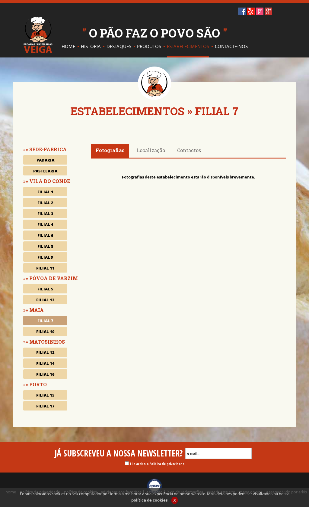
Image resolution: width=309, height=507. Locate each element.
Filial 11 (45, 268)
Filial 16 (45, 374)
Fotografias (110, 150)
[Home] (38, 35)
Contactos (189, 150)
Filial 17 (45, 406)
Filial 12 (45, 352)
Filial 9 (45, 257)
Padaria (45, 160)
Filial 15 (45, 395)
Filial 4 (45, 224)
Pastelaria (45, 171)
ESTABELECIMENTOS (127, 111)
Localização (151, 150)
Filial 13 (45, 300)
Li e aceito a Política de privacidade (157, 463)
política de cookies (149, 500)
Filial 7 (45, 320)
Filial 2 (45, 202)
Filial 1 (45, 192)
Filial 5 (45, 289)
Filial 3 (45, 213)
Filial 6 (45, 235)
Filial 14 (45, 363)
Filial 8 (45, 246)
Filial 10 (45, 331)
